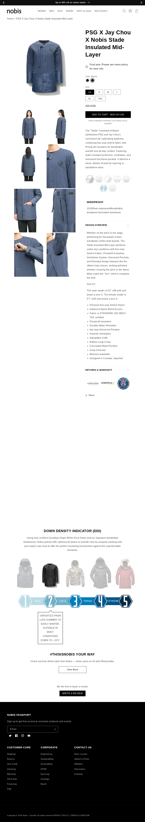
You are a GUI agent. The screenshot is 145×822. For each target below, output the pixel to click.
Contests (78, 774)
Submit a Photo (81, 759)
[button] (124, 11)
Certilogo (45, 779)
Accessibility (47, 764)
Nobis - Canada (29, 815)
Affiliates (78, 764)
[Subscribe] (55, 729)
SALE (60, 11)
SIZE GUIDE (90, 106)
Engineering (46, 754)
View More (72, 669)
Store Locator (81, 754)
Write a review (72, 693)
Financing (12, 784)
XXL (100, 98)
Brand (43, 784)
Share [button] (91, 395)
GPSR (43, 769)
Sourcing (45, 774)
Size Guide (12, 764)
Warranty (11, 774)
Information (79, 769)
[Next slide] (141, 3)
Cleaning (11, 769)
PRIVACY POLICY (61, 815)
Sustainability (47, 759)
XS (89, 92)
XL (89, 98)
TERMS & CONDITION (80, 815)
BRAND (69, 11)
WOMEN (42, 11)
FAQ (9, 789)
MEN (51, 11)
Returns (11, 759)
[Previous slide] (4, 3)
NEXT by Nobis (84, 11)
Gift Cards (12, 779)
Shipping (11, 754)
